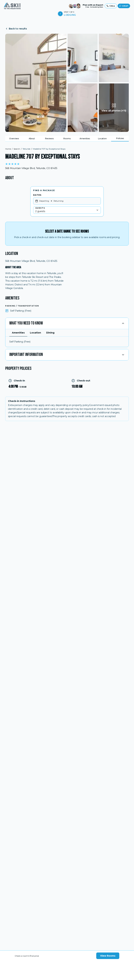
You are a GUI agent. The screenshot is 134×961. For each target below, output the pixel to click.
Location (102, 138)
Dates (37, 195)
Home (8, 149)
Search (17, 149)
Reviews (49, 138)
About (32, 138)
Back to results (18, 28)
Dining (50, 332)
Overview (14, 138)
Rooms (67, 138)
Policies (120, 138)
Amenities (85, 138)
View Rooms (107, 955)
